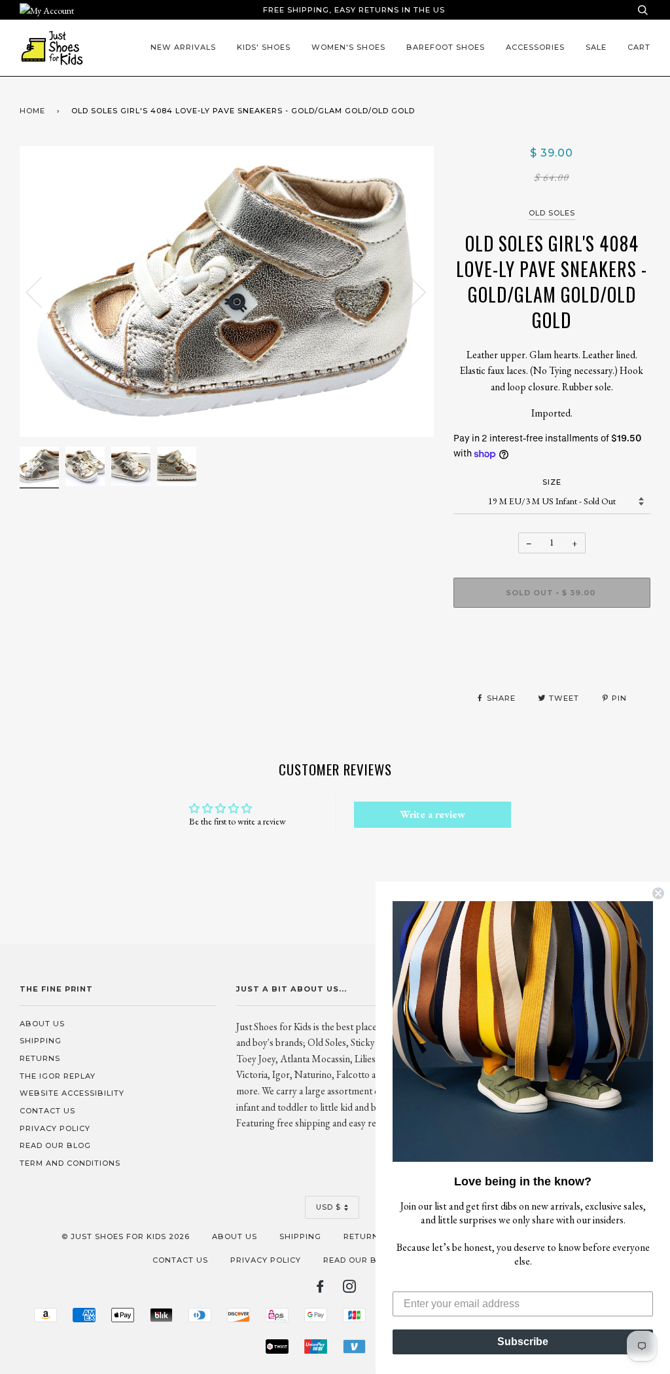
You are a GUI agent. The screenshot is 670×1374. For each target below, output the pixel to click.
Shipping (41, 1040)
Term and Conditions (70, 1163)
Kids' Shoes (264, 47)
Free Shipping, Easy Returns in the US (354, 9)
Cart (638, 47)
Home (32, 110)
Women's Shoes (348, 47)
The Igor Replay (58, 1076)
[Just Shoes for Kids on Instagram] (350, 1288)
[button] (523, 1031)
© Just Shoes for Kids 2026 (126, 1236)
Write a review (432, 814)
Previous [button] (42, 291)
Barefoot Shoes (445, 47)
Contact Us (47, 1110)
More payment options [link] (552, 663)
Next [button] (410, 291)
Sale (596, 47)
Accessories (535, 47)
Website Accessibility (72, 1093)
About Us (42, 1023)
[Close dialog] (658, 893)
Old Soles (552, 212)
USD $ (328, 1207)
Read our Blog (55, 1145)
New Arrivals (183, 47)
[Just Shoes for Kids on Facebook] (320, 1288)
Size (551, 482)
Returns (40, 1058)
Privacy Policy (55, 1128)
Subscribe (522, 1341)
